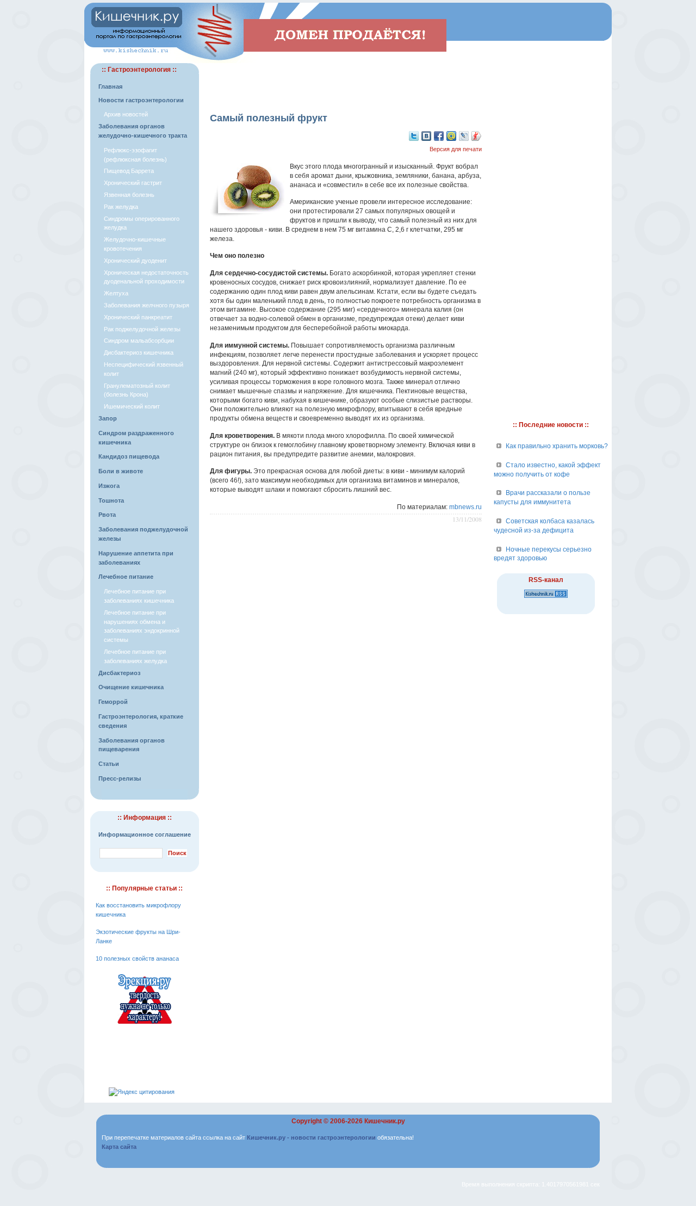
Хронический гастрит (133, 183)
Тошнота (111, 500)
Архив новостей (126, 114)
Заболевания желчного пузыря (146, 305)
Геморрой (113, 701)
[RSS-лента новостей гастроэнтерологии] (546, 598)
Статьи (108, 763)
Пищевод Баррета (129, 171)
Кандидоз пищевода (128, 456)
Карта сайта (119, 1146)
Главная (110, 86)
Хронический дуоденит (135, 260)
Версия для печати (456, 149)
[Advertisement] (346, 79)
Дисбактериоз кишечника (138, 352)
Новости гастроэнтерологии (141, 100)
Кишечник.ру (384, 1121)
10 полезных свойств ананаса (137, 958)
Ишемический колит (132, 406)
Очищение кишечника (131, 687)
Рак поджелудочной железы (142, 329)
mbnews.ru (465, 507)
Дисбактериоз (119, 673)
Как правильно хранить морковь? (557, 446)
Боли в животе (120, 471)
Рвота (107, 514)
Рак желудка (121, 206)
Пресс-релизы (119, 778)
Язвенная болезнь (129, 194)
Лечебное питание (125, 576)
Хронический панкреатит (138, 317)
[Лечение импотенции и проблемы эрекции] (144, 1025)
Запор (107, 418)
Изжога (109, 486)
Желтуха (116, 293)
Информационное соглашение (144, 834)
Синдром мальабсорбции (139, 340)
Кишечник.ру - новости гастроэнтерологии (311, 1137)
